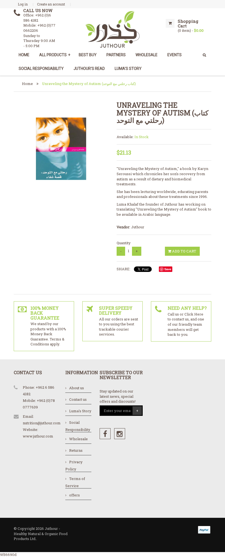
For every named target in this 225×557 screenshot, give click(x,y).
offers (74, 495)
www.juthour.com (38, 436)
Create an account (51, 4)
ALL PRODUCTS (54, 55)
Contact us (78, 399)
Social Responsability (41, 68)
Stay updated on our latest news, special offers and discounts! (118, 396)
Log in (23, 4)
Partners (116, 55)
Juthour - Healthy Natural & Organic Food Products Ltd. (41, 533)
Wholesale (78, 438)
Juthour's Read (89, 68)
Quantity (124, 242)
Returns (76, 450)
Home (24, 55)
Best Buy (88, 55)
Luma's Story (128, 68)
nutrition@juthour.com (42, 422)
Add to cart (183, 251)
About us (76, 387)
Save (167, 269)
